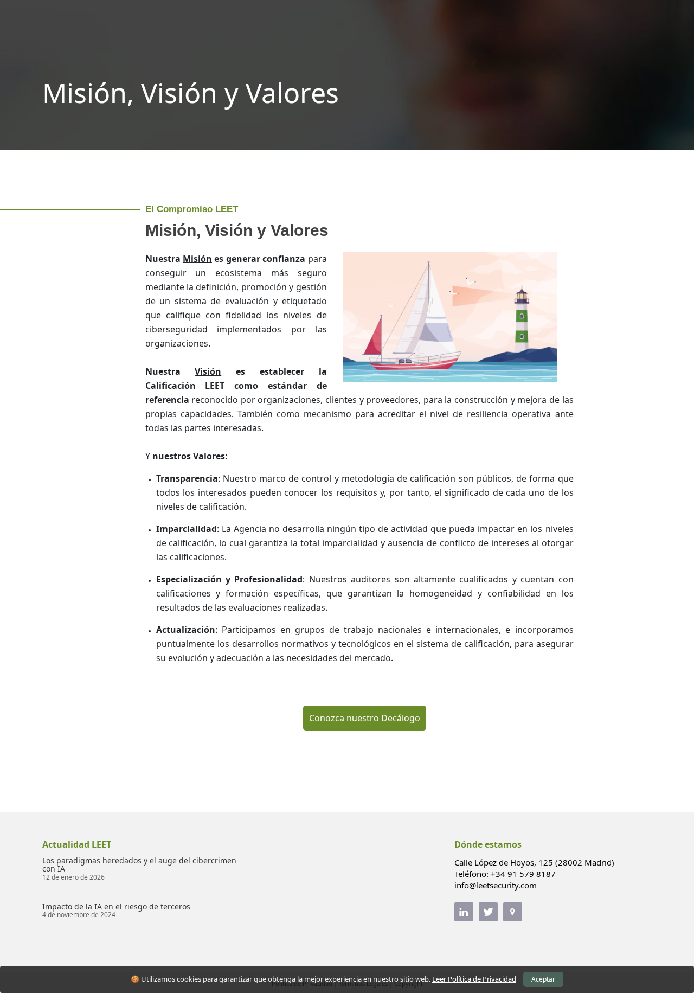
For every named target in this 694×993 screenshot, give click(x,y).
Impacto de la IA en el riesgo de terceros (116, 906)
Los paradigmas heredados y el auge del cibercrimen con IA (139, 864)
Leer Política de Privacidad (474, 979)
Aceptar (543, 979)
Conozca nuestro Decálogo (364, 718)
